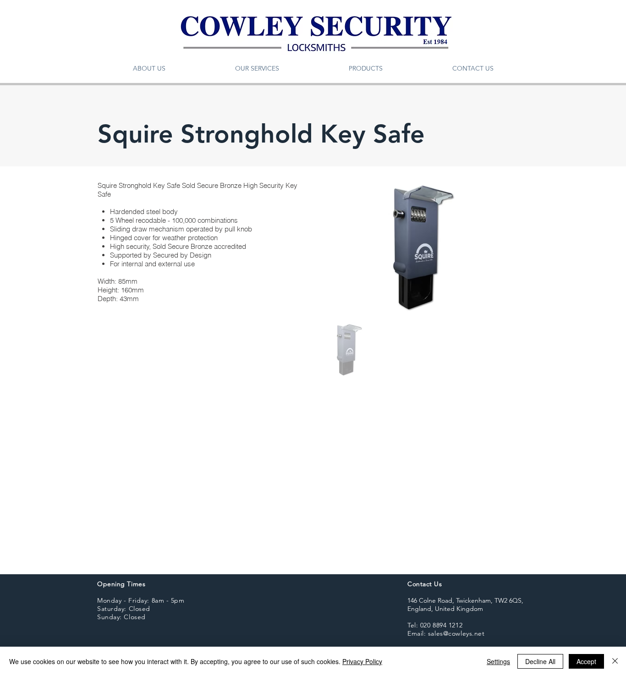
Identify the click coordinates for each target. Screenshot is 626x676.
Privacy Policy (362, 661)
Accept (586, 661)
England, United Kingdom (445, 609)
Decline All (540, 661)
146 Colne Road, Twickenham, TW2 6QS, (465, 600)
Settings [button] (498, 661)
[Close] (615, 661)
